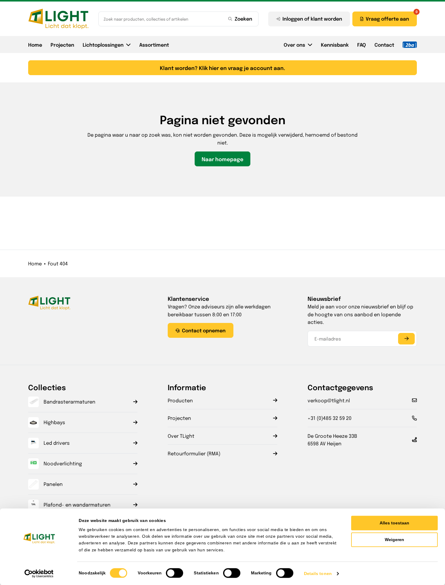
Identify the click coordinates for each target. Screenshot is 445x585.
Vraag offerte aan (387, 18)
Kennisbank (335, 44)
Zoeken (243, 18)
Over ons (294, 44)
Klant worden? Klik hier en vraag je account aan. (222, 67)
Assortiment (154, 44)
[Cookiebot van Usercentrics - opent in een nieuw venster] (39, 573)
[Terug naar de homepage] (58, 18)
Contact (384, 44)
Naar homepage (222, 158)
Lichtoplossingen (103, 44)
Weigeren (394, 539)
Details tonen (318, 573)
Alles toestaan (394, 522)
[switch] (174, 573)
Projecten (62, 44)
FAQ (361, 44)
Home (35, 44)
